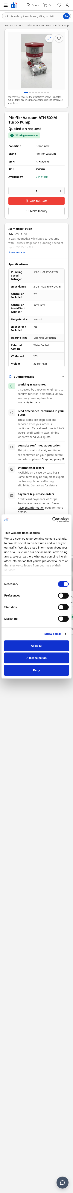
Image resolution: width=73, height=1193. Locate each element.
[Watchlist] (59, 5)
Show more (15, 252)
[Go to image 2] (30, 92)
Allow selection (36, 657)
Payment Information (31, 507)
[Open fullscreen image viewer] (36, 61)
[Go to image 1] (26, 92)
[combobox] (36, 16)
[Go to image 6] (42, 92)
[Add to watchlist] (59, 38)
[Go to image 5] (39, 92)
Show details (52, 633)
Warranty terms (27, 402)
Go (66, 16)
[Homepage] (13, 5)
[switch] (63, 596)
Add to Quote (38, 201)
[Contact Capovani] (63, 1183)
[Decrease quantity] (12, 191)
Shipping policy (52, 459)
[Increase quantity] (60, 191)
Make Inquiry (38, 211)
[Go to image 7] (45, 92)
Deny (36, 670)
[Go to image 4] (36, 92)
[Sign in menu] (67, 5)
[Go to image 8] (48, 92)
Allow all (36, 645)
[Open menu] (5, 5)
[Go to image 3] (33, 92)
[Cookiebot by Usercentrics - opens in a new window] (52, 519)
